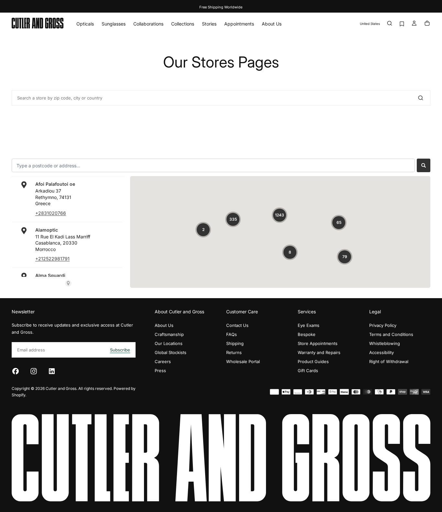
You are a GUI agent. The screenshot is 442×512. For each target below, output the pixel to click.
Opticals (85, 23)
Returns (234, 352)
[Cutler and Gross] (221, 458)
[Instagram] (34, 371)
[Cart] (427, 23)
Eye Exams (308, 325)
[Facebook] (15, 371)
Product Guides (313, 361)
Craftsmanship (169, 334)
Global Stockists (170, 352)
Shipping (235, 343)
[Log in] (414, 23)
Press (160, 370)
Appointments (239, 23)
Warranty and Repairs (319, 352)
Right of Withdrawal (388, 361)
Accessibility (381, 352)
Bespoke (306, 334)
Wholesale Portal (243, 361)
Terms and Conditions (391, 334)
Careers (163, 361)
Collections (182, 23)
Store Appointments (317, 343)
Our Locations (168, 343)
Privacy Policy (382, 325)
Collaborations (148, 23)
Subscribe (120, 349)
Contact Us (237, 325)
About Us (272, 23)
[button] (370, 24)
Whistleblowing (384, 343)
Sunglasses (114, 23)
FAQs (231, 334)
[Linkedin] (52, 371)
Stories (209, 23)
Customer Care (242, 311)
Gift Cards (308, 370)
